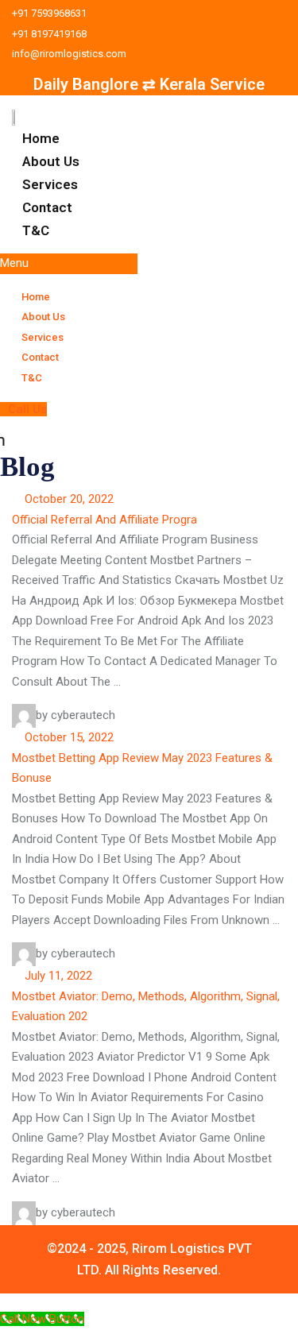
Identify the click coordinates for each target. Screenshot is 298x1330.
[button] (68, 263)
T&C (35, 230)
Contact (47, 207)
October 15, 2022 (67, 737)
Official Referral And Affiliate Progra (104, 519)
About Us (50, 161)
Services (50, 184)
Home (41, 138)
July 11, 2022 (56, 976)
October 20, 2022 (67, 499)
